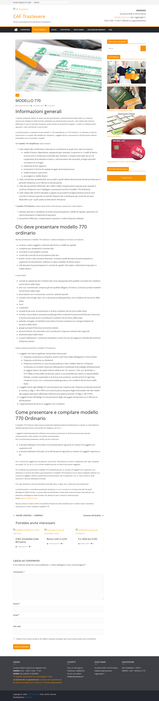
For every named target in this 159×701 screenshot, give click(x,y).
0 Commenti (51, 106)
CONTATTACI (65, 30)
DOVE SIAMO (79, 30)
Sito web (17, 626)
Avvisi (53, 30)
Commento (19, 572)
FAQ (110, 30)
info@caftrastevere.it (75, 676)
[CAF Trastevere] (16, 30)
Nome (16, 604)
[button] (46, 29)
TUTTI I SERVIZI (39, 30)
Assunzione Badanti (96, 30)
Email (16, 615)
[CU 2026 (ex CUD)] (90, 530)
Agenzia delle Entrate (29, 498)
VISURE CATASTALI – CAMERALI (29, 515)
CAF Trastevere (29, 16)
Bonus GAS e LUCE (57, 538)
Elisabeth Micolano (23, 106)
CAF (17, 95)
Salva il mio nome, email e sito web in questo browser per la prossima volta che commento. (56, 639)
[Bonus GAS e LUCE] (58, 530)
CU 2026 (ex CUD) (87, 538)
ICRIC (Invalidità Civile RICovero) (27, 540)
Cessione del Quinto (92, 515)
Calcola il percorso (122, 17)
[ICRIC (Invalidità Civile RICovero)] (27, 530)
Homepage (25, 30)
